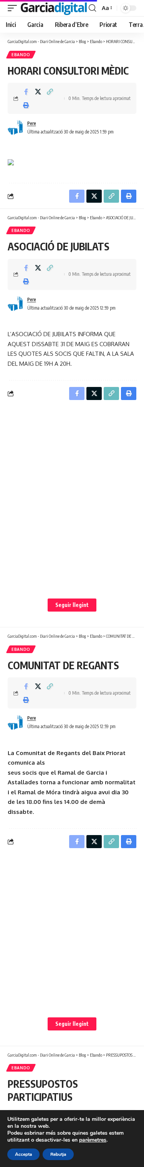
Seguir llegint (72, 605)
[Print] (26, 105)
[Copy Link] (50, 91)
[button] (14, 8)
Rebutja (58, 1154)
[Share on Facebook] (26, 91)
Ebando (21, 54)
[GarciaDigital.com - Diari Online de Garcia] (54, 8)
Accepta (23, 1154)
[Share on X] (38, 91)
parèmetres (92, 1140)
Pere (31, 123)
